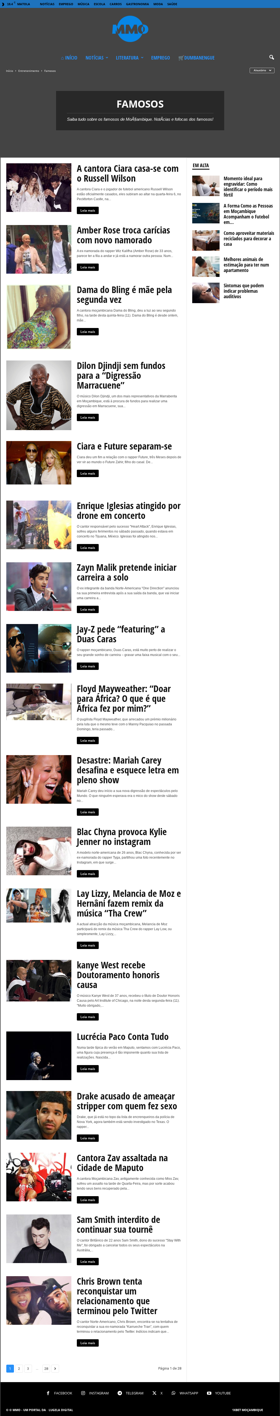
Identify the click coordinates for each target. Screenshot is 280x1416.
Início (9, 71)
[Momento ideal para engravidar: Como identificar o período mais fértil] (206, 186)
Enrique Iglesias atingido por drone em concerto (128, 510)
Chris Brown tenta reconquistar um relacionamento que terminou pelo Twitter (117, 1296)
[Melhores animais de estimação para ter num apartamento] (206, 266)
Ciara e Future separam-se (124, 446)
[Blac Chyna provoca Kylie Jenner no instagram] (38, 851)
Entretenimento (28, 71)
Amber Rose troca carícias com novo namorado (123, 235)
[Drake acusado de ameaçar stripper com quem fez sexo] (38, 1115)
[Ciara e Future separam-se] (38, 462)
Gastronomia (137, 4)
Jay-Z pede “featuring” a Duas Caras (121, 634)
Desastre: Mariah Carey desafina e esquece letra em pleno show (128, 770)
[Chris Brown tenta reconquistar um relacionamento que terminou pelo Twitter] (38, 1300)
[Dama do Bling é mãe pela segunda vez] (38, 317)
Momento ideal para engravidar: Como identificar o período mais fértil (248, 186)
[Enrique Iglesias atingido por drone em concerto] (38, 525)
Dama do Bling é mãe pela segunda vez (124, 294)
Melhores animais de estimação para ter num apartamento (246, 264)
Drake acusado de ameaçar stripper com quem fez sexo (127, 1101)
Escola (99, 4)
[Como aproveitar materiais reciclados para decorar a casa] (206, 240)
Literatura (127, 57)
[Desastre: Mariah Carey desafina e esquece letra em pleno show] (38, 779)
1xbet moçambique (247, 1410)
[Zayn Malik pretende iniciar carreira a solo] (38, 586)
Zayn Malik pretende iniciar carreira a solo (126, 572)
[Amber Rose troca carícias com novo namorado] (38, 249)
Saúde (172, 4)
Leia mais (87, 210)
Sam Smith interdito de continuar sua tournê (118, 1224)
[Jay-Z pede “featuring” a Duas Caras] (38, 648)
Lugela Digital (61, 1410)
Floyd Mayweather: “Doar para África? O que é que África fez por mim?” (124, 698)
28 (46, 1369)
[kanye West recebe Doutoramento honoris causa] (38, 980)
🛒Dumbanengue (196, 57)
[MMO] (140, 30)
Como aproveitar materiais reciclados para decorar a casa (249, 238)
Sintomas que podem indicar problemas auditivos (244, 291)
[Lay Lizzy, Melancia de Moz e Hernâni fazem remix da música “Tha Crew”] (38, 905)
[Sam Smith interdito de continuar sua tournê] (38, 1238)
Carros (116, 4)
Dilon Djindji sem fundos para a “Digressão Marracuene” (121, 375)
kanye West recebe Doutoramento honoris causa (118, 975)
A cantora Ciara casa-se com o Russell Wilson (128, 173)
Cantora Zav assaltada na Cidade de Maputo (122, 1162)
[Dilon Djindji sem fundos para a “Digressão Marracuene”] (38, 395)
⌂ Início (69, 57)
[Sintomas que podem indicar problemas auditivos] (206, 293)
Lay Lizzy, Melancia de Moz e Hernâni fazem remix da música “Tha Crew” (129, 903)
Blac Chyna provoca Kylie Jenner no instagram (122, 836)
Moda (158, 4)
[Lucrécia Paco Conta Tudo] (38, 1055)
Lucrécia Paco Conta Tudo (123, 1036)
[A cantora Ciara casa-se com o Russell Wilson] (38, 187)
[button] (272, 58)
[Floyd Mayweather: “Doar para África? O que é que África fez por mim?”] (38, 702)
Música (83, 4)
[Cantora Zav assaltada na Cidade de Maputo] (38, 1177)
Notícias (47, 4)
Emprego (66, 4)
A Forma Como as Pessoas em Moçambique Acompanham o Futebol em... (248, 213)
